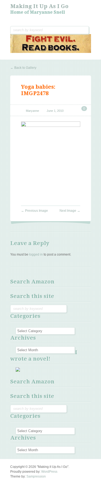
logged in (36, 254)
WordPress (49, 472)
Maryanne (32, 110)
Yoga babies (37, 87)
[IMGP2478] (50, 126)
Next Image (70, 211)
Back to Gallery (23, 68)
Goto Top (14, 483)
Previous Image (34, 211)
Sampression (36, 476)
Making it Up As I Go (39, 6)
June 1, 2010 (55, 110)
